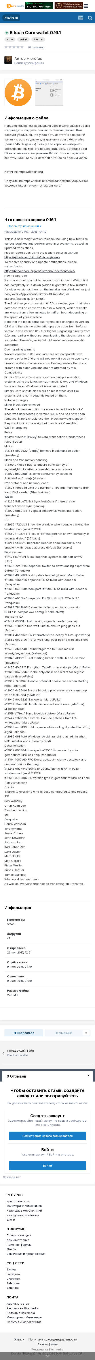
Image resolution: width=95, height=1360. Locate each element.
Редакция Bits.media (21, 1313)
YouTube (13, 1288)
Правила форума (19, 1235)
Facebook (13, 1274)
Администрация (18, 1240)
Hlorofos (34, 58)
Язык (18, 1339)
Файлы (11, 1249)
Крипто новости (18, 1201)
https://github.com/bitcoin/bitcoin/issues (32, 257)
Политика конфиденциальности (52, 1339)
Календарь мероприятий (24, 1210)
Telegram (13, 1283)
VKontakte (14, 1278)
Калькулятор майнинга (23, 1215)
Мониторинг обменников (24, 1206)
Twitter (11, 1269)
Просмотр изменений (24, 226)
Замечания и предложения (26, 1253)
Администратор (18, 1303)
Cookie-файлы (47, 1344)
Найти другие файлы (29, 63)
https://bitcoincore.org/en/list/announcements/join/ (39, 271)
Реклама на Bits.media (22, 1308)
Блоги (11, 1219)
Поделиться (25, 1033)
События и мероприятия (24, 1322)
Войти (47, 1165)
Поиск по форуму (19, 1244)
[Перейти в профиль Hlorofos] (8, 60)
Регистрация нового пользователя (48, 1136)
